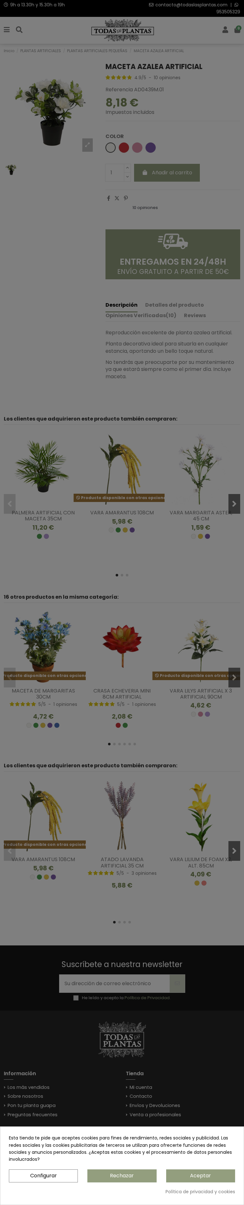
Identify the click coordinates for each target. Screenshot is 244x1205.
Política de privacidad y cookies (200, 1191)
